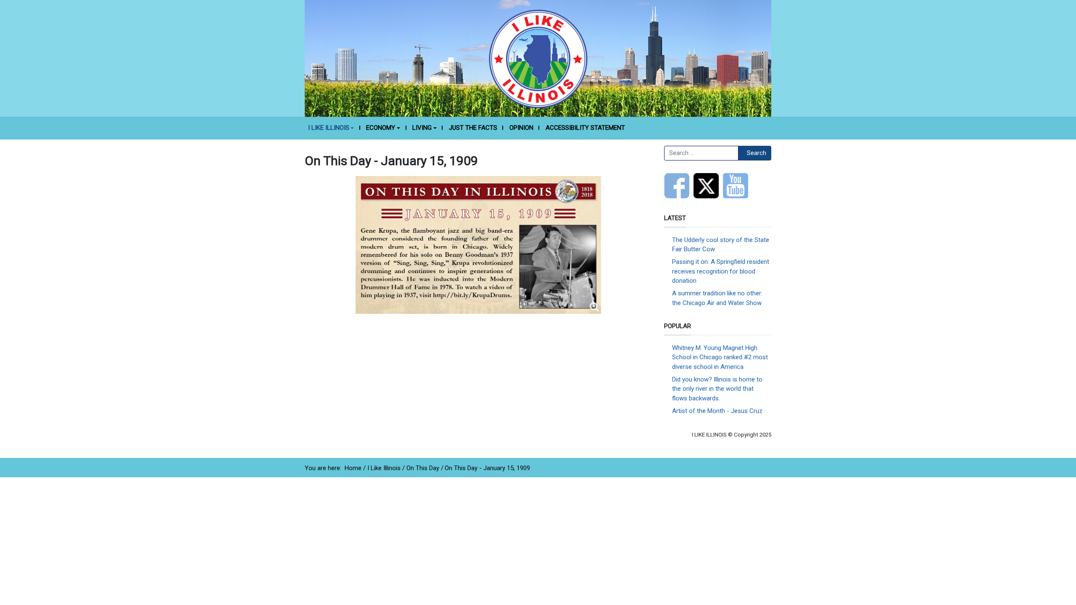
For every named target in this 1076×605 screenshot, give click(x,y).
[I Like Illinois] (538, 58)
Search (756, 153)
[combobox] (701, 153)
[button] (331, 128)
